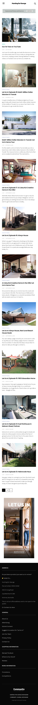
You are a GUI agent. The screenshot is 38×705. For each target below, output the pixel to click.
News (3, 44)
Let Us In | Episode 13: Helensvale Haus (16, 472)
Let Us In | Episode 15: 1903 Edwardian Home (18, 378)
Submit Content (7, 626)
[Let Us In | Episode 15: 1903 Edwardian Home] (19, 362)
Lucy (3, 49)
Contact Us (6, 642)
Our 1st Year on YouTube (11, 47)
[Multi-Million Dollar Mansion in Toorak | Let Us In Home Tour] (19, 123)
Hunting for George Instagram (19, 694)
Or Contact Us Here (8, 607)
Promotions (6, 672)
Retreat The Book (7, 653)
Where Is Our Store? (8, 657)
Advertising (5, 622)
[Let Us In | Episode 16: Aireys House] (19, 219)
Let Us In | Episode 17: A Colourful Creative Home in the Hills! (18, 189)
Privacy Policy (6, 638)
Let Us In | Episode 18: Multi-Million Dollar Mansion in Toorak (17, 93)
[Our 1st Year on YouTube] (19, 30)
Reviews (4, 661)
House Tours (6, 89)
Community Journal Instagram (19, 697)
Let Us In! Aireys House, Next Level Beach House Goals (17, 331)
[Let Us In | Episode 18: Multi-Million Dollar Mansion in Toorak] (19, 75)
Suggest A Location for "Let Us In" (13, 630)
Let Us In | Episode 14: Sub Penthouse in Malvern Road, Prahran (17, 425)
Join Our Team (6, 634)
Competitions (6, 676)
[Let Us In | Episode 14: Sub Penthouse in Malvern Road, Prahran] (19, 407)
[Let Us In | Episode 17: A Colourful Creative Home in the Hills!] (19, 171)
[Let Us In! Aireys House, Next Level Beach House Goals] (19, 314)
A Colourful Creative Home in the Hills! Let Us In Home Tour (18, 284)
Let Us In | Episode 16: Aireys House (15, 235)
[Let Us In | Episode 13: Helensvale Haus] (19, 455)
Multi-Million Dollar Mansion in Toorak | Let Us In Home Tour (18, 141)
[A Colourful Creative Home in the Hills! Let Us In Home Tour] (19, 266)
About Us (5, 619)
